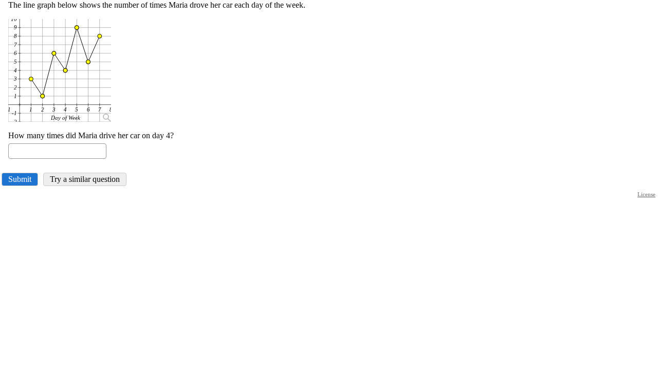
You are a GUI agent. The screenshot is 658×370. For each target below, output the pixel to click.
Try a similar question (85, 179)
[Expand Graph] (106, 117)
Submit (19, 179)
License (646, 194)
